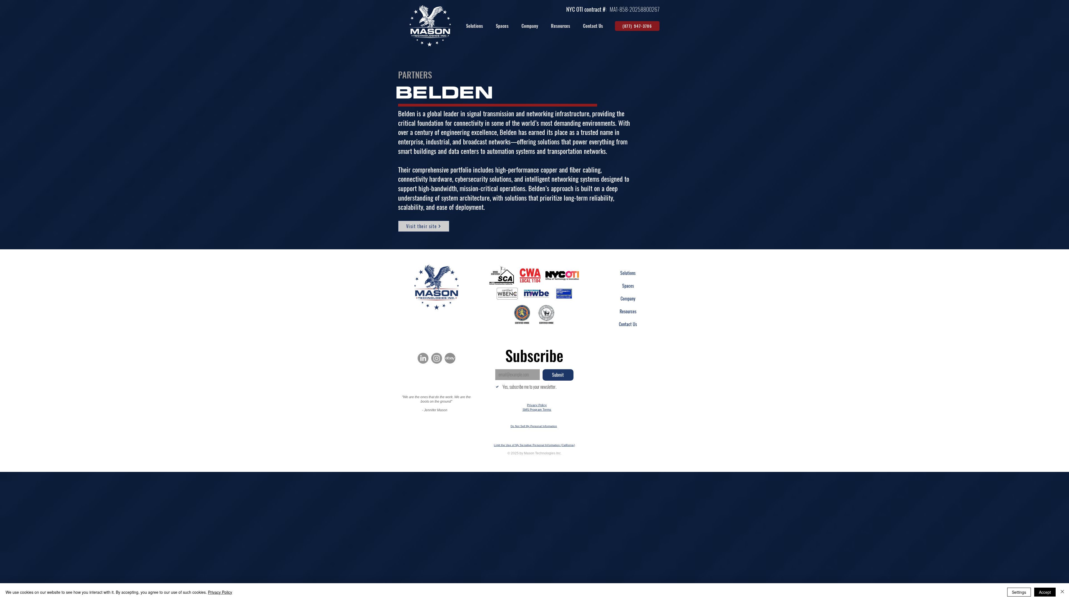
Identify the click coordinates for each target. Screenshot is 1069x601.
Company (628, 298)
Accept (1045, 592)
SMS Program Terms (537, 409)
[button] (502, 26)
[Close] (1062, 592)
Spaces (628, 285)
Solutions (628, 273)
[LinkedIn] (423, 358)
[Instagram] (436, 358)
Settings (1019, 592)
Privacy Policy (537, 405)
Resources (628, 311)
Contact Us (628, 324)
